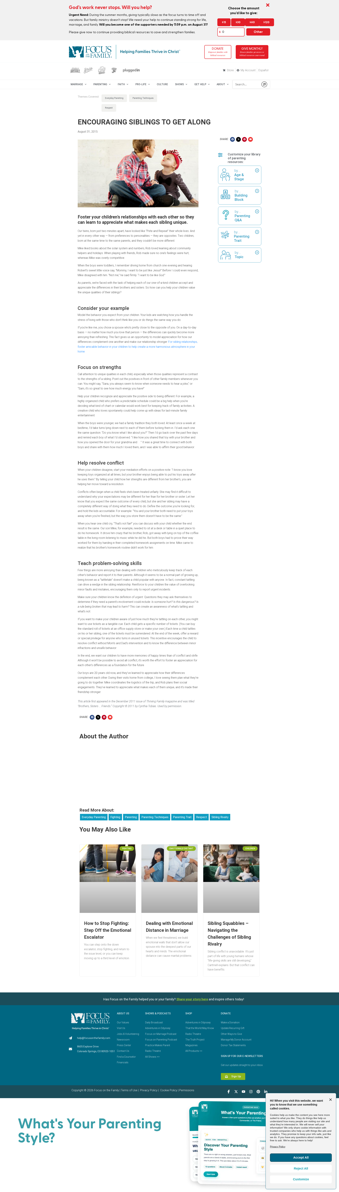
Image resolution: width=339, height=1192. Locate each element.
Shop (188, 1013)
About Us (123, 1013)
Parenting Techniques (143, 98)
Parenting (100, 84)
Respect (109, 108)
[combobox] (246, 84)
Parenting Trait (182, 817)
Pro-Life (140, 84)
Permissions (186, 1090)
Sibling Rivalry (220, 817)
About (221, 84)
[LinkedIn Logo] (265, 1091)
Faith (121, 84)
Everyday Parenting (114, 98)
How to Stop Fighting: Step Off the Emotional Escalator (107, 930)
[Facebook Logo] (228, 1091)
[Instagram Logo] (251, 1091)
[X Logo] (236, 1091)
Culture (162, 84)
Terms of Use (129, 1090)
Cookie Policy (168, 1090)
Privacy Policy (148, 1090)
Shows (179, 84)
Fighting (115, 817)
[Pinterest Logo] (258, 1091)
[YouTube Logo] (243, 1091)
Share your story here (192, 999)
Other (258, 31)
